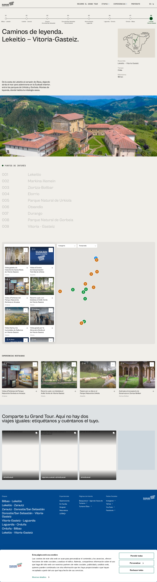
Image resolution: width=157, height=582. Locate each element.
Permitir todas (137, 556)
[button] (81, 323)
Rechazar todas (136, 570)
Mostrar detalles (39, 577)
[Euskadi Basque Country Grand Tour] (8, 4)
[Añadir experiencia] (35, 364)
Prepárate (135, 4)
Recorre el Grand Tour (87, 4)
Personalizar (135, 563)
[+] (25, 250)
